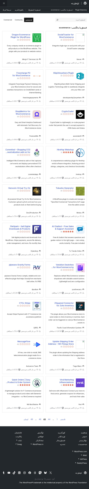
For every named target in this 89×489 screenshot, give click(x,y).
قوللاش (40, 436)
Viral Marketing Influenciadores (67, 381)
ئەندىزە (62, 444)
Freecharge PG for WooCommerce (21, 74)
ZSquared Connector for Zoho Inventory (64, 304)
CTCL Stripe (24, 303)
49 (32, 419)
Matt (84, 455)
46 (40, 419)
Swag (18, 444)
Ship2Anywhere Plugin (63, 73)
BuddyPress (81, 463)
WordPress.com (79, 451)
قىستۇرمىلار (60, 440)
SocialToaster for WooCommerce (66, 35)
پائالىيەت (19, 436)
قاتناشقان (18, 433)
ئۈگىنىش (40, 433)
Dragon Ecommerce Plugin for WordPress (20, 35)
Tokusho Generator (65, 188)
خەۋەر (84, 436)
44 (49, 419)
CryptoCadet (68, 111)
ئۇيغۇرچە (78, 473)
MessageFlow (23, 341)
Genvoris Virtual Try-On (19, 188)
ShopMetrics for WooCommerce (22, 112)
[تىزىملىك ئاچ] (3, 3)
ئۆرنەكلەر (61, 436)
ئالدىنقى (62, 419)
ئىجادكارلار (39, 440)
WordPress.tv (36, 444)
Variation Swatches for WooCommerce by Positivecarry (63, 266)
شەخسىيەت (82, 444)
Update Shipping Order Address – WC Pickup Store (61, 342)
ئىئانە (19, 440)
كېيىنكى (26, 419)
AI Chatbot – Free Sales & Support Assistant (63, 227)
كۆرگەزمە (61, 433)
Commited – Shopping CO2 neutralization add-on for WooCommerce (17, 151)
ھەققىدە (84, 433)
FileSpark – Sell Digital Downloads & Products (19, 227)
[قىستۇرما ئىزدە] (57, 20)
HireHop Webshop (65, 149)
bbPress (82, 459)
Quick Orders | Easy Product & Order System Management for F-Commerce (19, 381)
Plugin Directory (81, 10)
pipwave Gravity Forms (19, 265)
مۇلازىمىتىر (83, 440)
